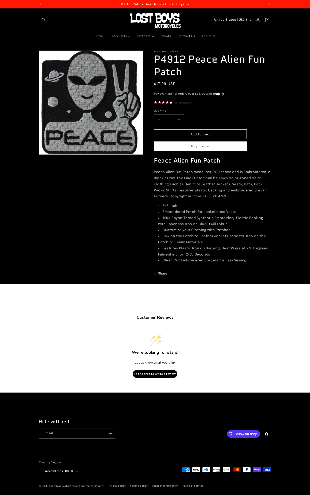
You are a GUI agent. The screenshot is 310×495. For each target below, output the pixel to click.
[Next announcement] (269, 4)
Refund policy (139, 486)
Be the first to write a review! (155, 374)
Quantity (160, 111)
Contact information (165, 486)
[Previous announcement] (40, 4)
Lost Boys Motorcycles (63, 486)
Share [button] (162, 273)
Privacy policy (117, 486)
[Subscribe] (110, 434)
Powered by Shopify (91, 486)
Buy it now (200, 146)
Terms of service (193, 486)
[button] (43, 20)
